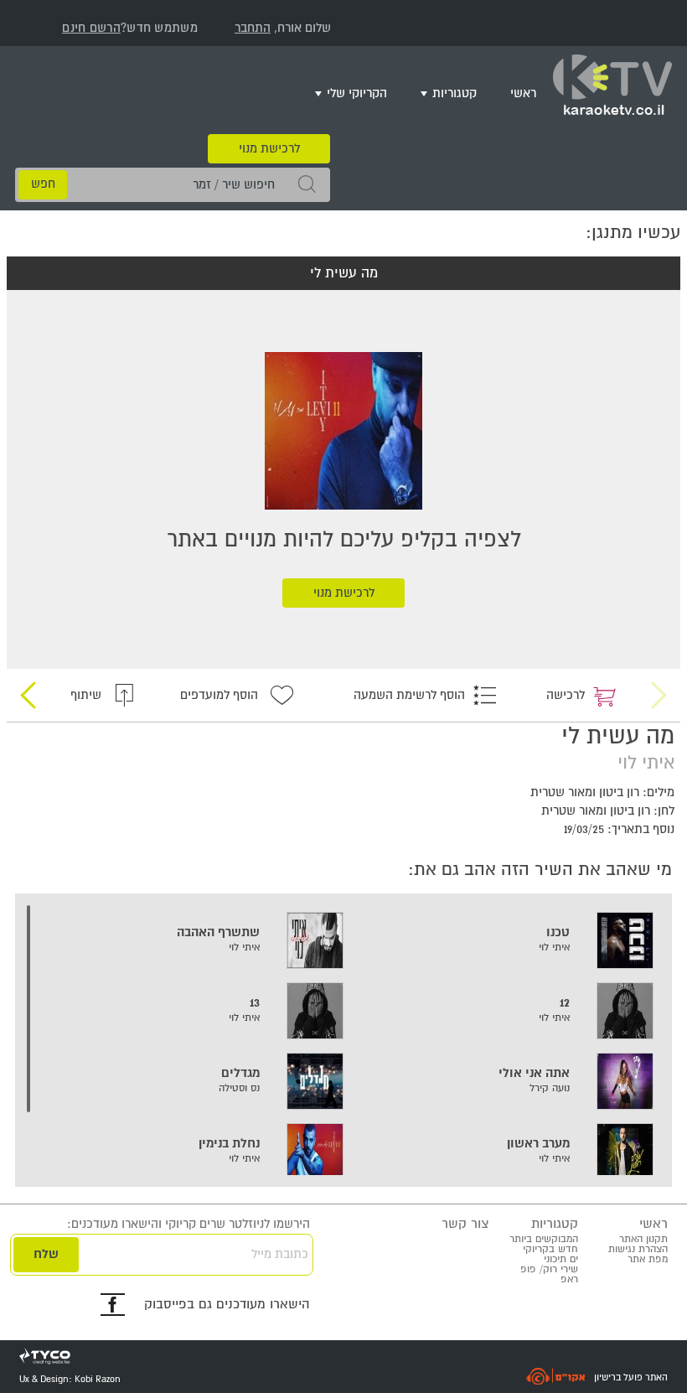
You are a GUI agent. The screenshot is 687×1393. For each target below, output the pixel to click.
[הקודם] (659, 695)
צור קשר (465, 1224)
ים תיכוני (561, 1259)
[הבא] (27, 695)
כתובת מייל (279, 1254)
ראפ (569, 1279)
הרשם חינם (91, 28)
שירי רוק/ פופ (549, 1269)
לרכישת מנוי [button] (269, 148)
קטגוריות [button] (454, 93)
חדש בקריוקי (550, 1249)
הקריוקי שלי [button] (357, 93)
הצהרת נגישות (638, 1249)
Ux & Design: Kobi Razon (70, 1379)
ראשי (523, 93)
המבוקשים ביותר (543, 1239)
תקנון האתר (643, 1239)
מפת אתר (648, 1259)
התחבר (253, 28)
